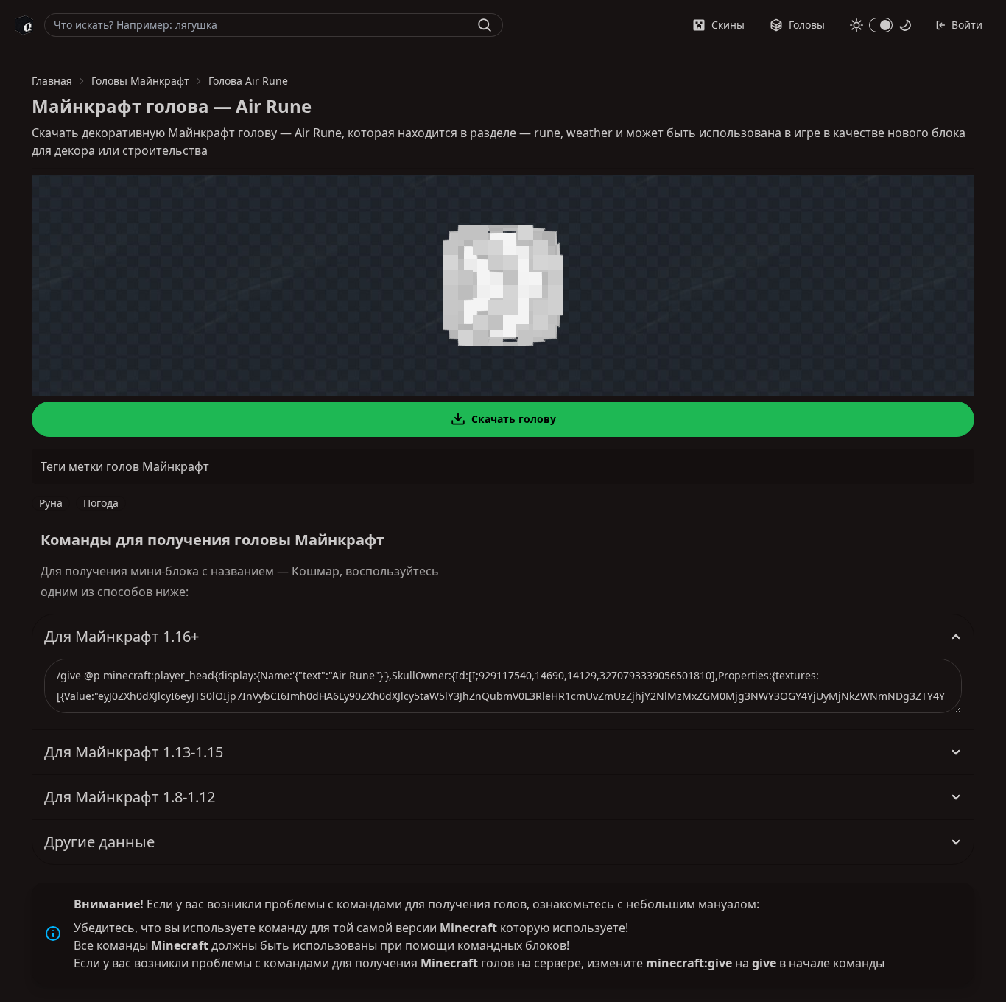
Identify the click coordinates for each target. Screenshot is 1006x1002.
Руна (51, 503)
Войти (967, 25)
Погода (101, 503)
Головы (807, 25)
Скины (728, 25)
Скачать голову (513, 419)
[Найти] (484, 25)
